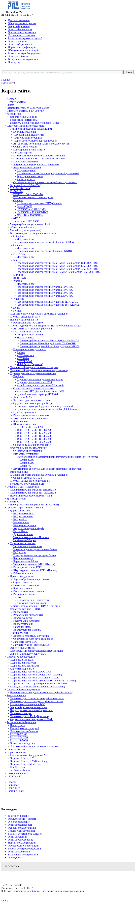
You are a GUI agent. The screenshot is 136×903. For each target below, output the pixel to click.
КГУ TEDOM (24, 361)
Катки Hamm (20, 531)
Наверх (5, 900)
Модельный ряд (25, 239)
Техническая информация (21, 722)
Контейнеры (14, 113)
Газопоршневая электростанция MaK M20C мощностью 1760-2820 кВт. (57, 265)
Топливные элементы (25, 161)
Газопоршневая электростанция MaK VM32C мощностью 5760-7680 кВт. (58, 271)
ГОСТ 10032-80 (19, 740)
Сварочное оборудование (21, 656)
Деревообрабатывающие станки (31, 579)
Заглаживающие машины (27, 546)
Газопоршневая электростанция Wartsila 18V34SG (45, 289)
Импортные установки (26, 453)
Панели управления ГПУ (24, 319)
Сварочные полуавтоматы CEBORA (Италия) (36, 674)
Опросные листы (16, 752)
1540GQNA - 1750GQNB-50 (32, 212)
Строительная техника (22, 543)
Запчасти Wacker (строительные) (31, 644)
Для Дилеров (17, 767)
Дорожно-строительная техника (25, 507)
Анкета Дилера (22, 770)
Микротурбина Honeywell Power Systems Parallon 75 (49, 340)
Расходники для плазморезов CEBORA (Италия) (37, 686)
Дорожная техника (20, 510)
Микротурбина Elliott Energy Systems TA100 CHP (48, 343)
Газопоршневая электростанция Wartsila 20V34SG (45, 295)
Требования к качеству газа (28, 134)
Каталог (11, 98)
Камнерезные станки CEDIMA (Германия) (37, 606)
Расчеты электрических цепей (25, 38)
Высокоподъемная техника (28, 591)
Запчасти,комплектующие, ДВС (28, 653)
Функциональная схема (30, 176)
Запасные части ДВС (25, 641)
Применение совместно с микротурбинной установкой (48, 173)
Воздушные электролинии (23, 59)
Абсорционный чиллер (23, 227)
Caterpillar (18, 236)
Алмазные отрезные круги (32, 603)
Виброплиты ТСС (23, 513)
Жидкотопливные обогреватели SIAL (31, 719)
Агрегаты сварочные (22, 668)
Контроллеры (21, 421)
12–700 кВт (16, 191)
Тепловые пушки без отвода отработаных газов (37, 698)
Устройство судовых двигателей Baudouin (40, 385)
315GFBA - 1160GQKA (30, 215)
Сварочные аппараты (22, 659)
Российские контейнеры (23, 119)
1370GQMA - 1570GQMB (31, 209)
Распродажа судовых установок (31, 415)
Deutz (16, 307)
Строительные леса (24, 582)
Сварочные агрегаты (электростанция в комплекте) (39, 683)
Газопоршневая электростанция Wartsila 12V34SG (45, 286)
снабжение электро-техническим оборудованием (56, 891)
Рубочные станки (23, 573)
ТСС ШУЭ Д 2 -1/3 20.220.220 (34, 441)
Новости (11, 782)
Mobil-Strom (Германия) (30, 364)
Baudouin (18, 376)
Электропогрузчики (24, 525)
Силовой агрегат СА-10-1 (27, 477)
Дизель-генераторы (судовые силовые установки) (45, 406)
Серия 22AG (27, 459)
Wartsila (17, 280)
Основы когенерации (25, 146)
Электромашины (17, 41)
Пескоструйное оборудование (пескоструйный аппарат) (41, 692)
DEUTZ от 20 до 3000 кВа (28, 194)
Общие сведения (26, 170)
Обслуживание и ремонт (22, 23)
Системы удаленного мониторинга (30, 480)
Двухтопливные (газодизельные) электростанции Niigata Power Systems (57, 456)
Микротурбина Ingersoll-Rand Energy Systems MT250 (49, 346)
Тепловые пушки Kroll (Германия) (29, 716)
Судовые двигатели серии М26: (34, 382)
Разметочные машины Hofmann (31, 537)
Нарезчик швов (22, 626)
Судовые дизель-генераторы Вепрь (33, 403)
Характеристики (26, 179)
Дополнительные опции (23, 116)
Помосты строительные (26, 585)
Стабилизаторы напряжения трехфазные (33, 492)
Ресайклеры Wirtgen (24, 540)
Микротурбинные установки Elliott (30, 224)
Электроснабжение (19, 56)
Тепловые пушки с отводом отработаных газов (36, 701)
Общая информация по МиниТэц (32, 444)
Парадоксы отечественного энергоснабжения (39, 155)
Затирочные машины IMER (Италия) (34, 564)
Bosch (20, 597)
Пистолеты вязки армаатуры (33, 600)
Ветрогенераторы (17, 101)
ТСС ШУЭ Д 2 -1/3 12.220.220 (34, 433)
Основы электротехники (22, 32)
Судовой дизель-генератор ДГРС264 (37, 394)
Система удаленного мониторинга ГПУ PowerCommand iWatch (45, 325)
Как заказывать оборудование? (27, 755)
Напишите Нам (15, 790)
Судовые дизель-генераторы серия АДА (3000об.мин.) (47, 409)
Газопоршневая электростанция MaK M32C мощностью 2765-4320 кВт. (57, 268)
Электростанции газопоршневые (25, 125)
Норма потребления (24, 131)
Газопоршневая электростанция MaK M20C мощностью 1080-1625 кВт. (57, 263)
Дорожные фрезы (23, 534)
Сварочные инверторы (23, 662)
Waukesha (18, 298)
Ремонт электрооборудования (24, 53)
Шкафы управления (24, 424)
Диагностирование (19, 20)
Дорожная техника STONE (25, 609)
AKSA (17, 218)
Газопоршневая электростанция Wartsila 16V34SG (45, 292)
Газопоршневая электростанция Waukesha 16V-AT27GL (48, 304)
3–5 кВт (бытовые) (20, 188)
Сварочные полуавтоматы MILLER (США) (34, 677)
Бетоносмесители (23, 558)
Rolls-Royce (19, 277)
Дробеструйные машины (27, 629)
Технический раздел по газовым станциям (34, 367)
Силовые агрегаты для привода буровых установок (39, 474)
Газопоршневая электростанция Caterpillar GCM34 (45, 242)
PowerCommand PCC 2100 (28, 322)
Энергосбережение (19, 26)
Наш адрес (13, 785)
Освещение (14, 62)
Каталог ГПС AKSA (28, 221)
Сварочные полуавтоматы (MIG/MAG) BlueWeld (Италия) (43, 680)
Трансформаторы (16, 498)
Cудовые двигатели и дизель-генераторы (33, 373)
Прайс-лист (13, 787)
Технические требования (24, 731)
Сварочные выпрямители (24, 665)
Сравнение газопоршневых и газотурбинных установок (45, 182)
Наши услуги (17, 725)
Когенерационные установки (29, 349)
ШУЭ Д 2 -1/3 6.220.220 (30, 427)
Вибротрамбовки (23, 516)
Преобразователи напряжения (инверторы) (34, 504)
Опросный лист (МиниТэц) (25, 185)
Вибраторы (19, 552)
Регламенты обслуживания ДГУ (28, 483)
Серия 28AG (27, 462)
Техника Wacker (19, 632)
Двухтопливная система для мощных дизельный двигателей (47, 468)
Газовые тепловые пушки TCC (27, 704)
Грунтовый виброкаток (26, 620)
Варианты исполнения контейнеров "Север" (35, 122)
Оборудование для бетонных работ (33, 638)
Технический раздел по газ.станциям (31, 128)
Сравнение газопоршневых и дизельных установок (39, 313)
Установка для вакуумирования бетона (35, 549)
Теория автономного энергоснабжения (35, 140)
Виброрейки (20, 519)
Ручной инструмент (24, 594)
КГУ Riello (23, 358)
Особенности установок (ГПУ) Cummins (39, 203)
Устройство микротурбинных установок (36, 164)
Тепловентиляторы (21, 713)
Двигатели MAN (22, 397)
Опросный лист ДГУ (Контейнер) (29, 761)
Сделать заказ (14, 776)
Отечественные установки (28, 450)
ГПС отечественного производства (33, 197)
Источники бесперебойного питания (31, 495)
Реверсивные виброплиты (28, 614)
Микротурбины (25, 337)
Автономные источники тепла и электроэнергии (41, 143)
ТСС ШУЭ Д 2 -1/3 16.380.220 (34, 436)
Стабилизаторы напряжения (23, 486)
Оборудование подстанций (23, 50)
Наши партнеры (16, 749)
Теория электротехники (21, 35)
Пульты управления (24, 412)
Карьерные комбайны (25, 561)
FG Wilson (19, 254)
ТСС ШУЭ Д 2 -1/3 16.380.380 (34, 438)
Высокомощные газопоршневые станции (33, 233)
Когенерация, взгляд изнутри (29, 149)
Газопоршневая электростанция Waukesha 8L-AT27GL (47, 301)
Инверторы (13, 501)
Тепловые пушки (16, 695)
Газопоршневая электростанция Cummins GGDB (44, 251)
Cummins (18, 200)
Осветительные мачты (22, 647)
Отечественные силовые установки (33, 388)
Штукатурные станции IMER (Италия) (35, 570)
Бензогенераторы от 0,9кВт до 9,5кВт (28, 107)
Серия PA (25, 465)
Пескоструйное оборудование (23, 689)
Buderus (21, 352)
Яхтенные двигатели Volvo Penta (31, 400)
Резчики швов (21, 522)
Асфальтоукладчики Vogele (28, 528)
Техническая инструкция (27, 137)
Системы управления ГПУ (25, 316)
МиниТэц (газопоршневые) (25, 230)
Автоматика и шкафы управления (32, 328)
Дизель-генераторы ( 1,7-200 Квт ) (26, 110)
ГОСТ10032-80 (18, 734)
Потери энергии (22, 152)
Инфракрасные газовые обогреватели (31, 710)
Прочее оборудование (22, 576)
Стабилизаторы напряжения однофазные (33, 489)
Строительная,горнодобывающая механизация (36, 650)
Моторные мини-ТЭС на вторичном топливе (39, 158)
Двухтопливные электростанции (28, 447)
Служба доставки (16, 773)
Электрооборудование (20, 44)
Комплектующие (22, 588)
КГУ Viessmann (25, 355)
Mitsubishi (18, 274)
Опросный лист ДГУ (22, 758)
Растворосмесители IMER (28, 567)
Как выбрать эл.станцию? (24, 728)
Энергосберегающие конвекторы (28, 707)
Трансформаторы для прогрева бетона (34, 555)
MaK (16, 260)
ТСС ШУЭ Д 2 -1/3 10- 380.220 (34, 430)
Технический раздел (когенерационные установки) (39, 370)
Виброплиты (20, 612)
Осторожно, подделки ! (23, 743)
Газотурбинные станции (27, 331)
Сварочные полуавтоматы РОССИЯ (30, 671)
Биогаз (10, 104)
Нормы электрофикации (22, 47)
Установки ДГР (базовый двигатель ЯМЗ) (40, 391)
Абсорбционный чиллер (27, 167)
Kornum (17, 310)
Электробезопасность (20, 29)
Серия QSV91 (24, 206)
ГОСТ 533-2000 (19, 737)
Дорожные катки (23, 617)
